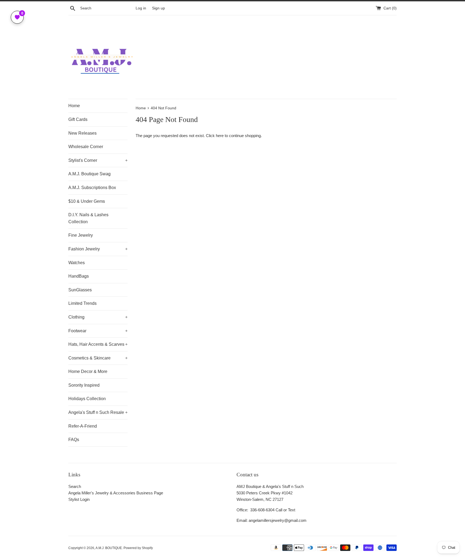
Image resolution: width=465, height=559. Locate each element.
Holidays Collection (87, 398)
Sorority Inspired (84, 385)
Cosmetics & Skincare (98, 358)
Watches (76, 262)
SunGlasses (80, 290)
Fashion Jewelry (98, 249)
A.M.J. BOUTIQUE (109, 548)
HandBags (78, 276)
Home (74, 105)
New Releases (82, 133)
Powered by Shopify (138, 548)
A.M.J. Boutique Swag (89, 174)
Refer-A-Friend (82, 426)
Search (74, 486)
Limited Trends (82, 303)
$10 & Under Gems (86, 201)
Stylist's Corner (98, 160)
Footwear (98, 331)
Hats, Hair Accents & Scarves (98, 344)
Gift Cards (77, 119)
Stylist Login (79, 499)
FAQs (73, 439)
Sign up (158, 8)
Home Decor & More (87, 371)
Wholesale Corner (85, 146)
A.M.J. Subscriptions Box (92, 187)
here (220, 135)
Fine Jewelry (80, 235)
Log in (141, 8)
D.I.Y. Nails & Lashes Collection (88, 218)
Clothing (98, 317)
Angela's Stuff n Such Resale (98, 412)
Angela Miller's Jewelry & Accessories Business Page (115, 493)
